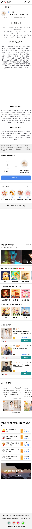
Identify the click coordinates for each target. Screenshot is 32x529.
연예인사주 (26, 515)
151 (30, 345)
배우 (28, 186)
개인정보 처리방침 (15, 518)
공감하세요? (16, 398)
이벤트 (25, 2)
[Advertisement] (16, 87)
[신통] (3, 2)
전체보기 (28, 244)
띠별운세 (15, 515)
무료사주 (10, 515)
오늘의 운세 (5, 515)
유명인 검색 (29, 2)
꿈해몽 (18, 515)
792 (30, 362)
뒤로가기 (2, 7)
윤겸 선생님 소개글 (16, 412)
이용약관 (9, 518)
